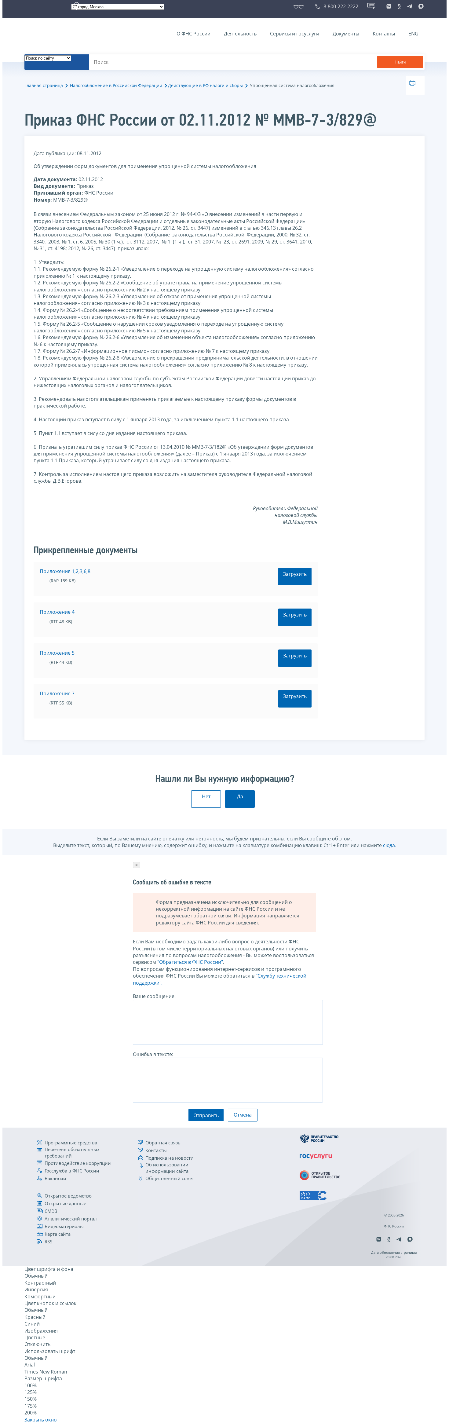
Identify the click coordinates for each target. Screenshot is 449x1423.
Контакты (384, 33)
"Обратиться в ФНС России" (190, 962)
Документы (346, 33)
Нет (206, 796)
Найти (400, 62)
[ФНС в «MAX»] (420, 6)
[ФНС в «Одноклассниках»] (399, 6)
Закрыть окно (40, 1419)
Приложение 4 (57, 612)
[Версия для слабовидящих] (300, 6)
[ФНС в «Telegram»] (409, 6)
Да (240, 796)
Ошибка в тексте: (153, 1054)
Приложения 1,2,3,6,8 (65, 571)
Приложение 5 (57, 652)
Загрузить (295, 574)
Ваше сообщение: (154, 996)
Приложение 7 (57, 693)
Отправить (206, 1115)
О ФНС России (193, 33)
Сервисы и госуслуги (294, 33)
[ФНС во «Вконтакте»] (388, 6)
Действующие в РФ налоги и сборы (205, 85)
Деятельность (240, 33)
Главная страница (43, 85)
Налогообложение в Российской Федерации (116, 85)
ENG (413, 33)
